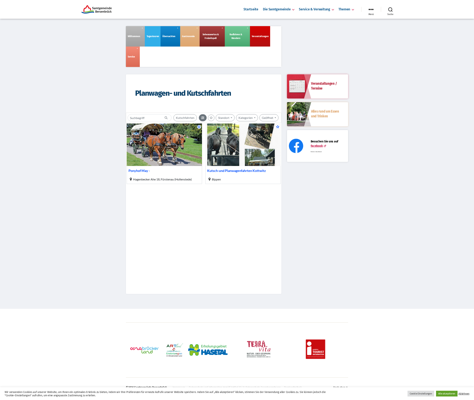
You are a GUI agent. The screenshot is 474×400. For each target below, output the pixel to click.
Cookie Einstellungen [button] (421, 393)
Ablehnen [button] (463, 393)
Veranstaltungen (260, 36)
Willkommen (134, 36)
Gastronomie (188, 36)
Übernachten (168, 36)
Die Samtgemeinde (277, 9)
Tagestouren (153, 36)
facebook (317, 146)
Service (131, 56)
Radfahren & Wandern (236, 36)
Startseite (250, 9)
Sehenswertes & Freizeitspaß (211, 36)
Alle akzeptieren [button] (446, 393)
